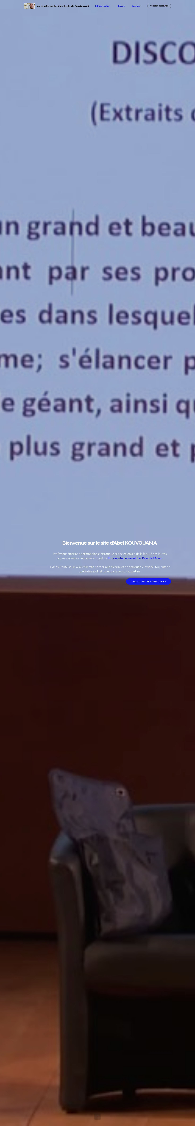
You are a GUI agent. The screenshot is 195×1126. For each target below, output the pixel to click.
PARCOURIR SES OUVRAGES (148, 581)
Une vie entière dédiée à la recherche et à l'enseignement (63, 6)
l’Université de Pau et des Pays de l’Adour (135, 558)
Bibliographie (102, 6)
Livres (121, 6)
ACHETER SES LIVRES (159, 6)
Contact (136, 6)
